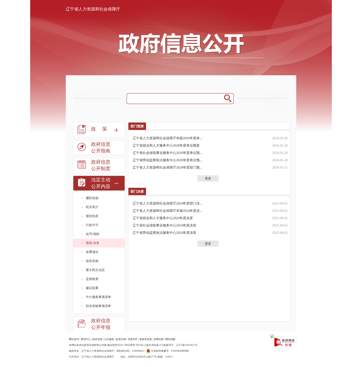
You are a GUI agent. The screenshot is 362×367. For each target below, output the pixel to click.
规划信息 (92, 216)
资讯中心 (86, 339)
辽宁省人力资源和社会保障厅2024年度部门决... (167, 203)
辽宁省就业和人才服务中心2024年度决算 (163, 218)
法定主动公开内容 (100, 183)
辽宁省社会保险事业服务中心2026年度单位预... (167, 153)
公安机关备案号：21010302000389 (169, 350)
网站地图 (170, 339)
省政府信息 (145, 339)
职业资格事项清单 (98, 306)
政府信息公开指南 (100, 147)
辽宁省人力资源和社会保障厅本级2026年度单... (167, 138)
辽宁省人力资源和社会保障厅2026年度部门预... (167, 167)
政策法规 (121, 339)
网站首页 (74, 339)
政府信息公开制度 (100, 165)
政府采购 (92, 261)
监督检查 (92, 279)
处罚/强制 (92, 234)
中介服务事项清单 (98, 297)
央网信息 (159, 339)
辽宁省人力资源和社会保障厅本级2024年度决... (167, 210)
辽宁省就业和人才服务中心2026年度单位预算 (166, 145)
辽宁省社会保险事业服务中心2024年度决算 (164, 225)
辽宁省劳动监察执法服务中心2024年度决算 (164, 232)
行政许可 (92, 225)
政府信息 (97, 339)
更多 (208, 178)
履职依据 (92, 198)
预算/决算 (92, 243)
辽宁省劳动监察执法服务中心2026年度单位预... (167, 160)
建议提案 (92, 288)
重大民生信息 (95, 270)
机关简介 (92, 207)
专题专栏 (133, 339)
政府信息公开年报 (100, 324)
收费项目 (92, 252)
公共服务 (109, 339)
